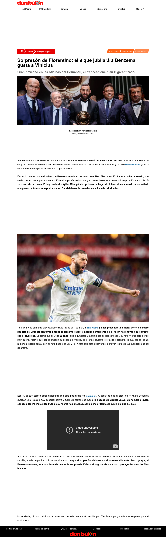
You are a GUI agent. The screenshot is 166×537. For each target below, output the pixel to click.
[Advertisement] (83, 30)
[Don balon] (80, 2)
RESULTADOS (114, 51)
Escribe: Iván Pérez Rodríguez (83, 130)
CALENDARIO (127, 51)
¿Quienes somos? (69, 528)
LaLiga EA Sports (44, 51)
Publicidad (124, 528)
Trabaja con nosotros (152, 528)
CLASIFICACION (141, 51)
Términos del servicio (41, 528)
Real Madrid (92, 327)
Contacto (97, 528)
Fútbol (30, 51)
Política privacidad (14, 528)
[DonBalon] (20, 51)
